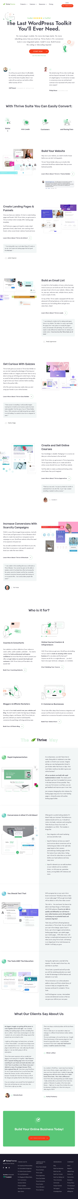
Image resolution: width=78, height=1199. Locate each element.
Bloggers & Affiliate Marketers (16, 704)
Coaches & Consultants (13, 643)
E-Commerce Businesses (52, 704)
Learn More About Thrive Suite (39, 55)
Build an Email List (53, 280)
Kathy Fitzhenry (51, 1096)
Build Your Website (53, 151)
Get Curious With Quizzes (19, 364)
